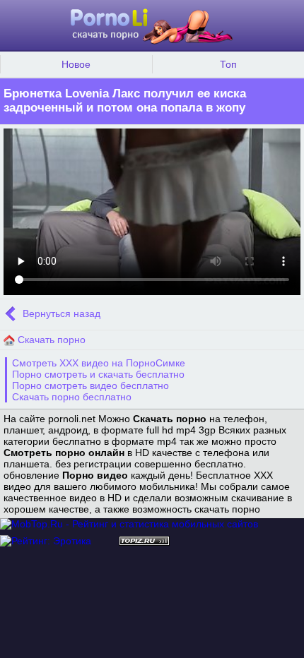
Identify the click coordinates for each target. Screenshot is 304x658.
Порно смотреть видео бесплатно (90, 385)
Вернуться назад (60, 313)
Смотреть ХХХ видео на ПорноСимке (98, 363)
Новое (76, 64)
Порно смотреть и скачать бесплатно (98, 374)
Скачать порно (50, 339)
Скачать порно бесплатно (71, 396)
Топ (228, 64)
